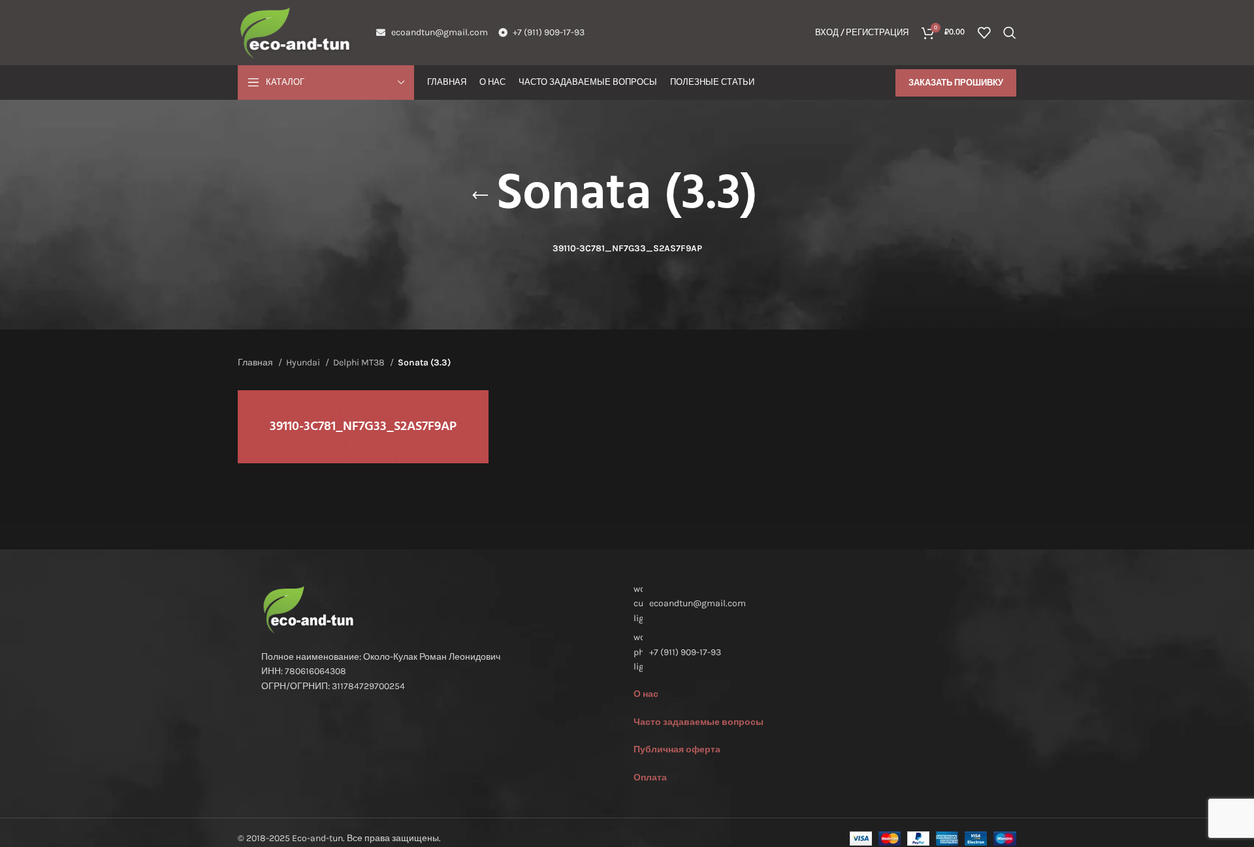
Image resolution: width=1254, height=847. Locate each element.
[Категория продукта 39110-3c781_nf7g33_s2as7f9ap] (363, 426)
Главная (256, 362)
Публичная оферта (677, 749)
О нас (646, 694)
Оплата (650, 777)
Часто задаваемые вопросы (699, 722)
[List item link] (813, 652)
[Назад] (480, 196)
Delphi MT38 (360, 362)
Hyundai (304, 362)
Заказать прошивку (955, 82)
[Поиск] (1010, 33)
